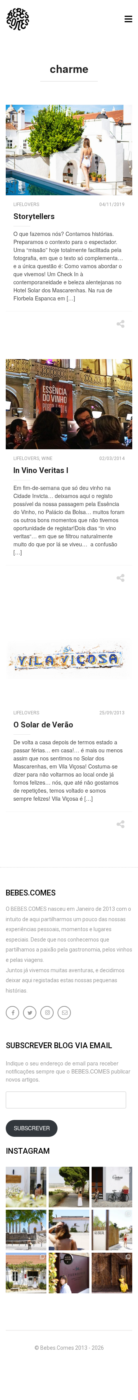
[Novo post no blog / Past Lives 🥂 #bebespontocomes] (69, 1273)
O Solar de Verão (43, 724)
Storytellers (34, 216)
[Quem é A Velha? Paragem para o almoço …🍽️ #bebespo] (26, 1273)
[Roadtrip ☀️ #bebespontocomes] (26, 1230)
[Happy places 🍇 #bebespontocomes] (69, 1230)
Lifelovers (26, 204)
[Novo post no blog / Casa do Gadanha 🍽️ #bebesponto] (26, 1187)
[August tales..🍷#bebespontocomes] (112, 1187)
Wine (47, 458)
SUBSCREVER (32, 1128)
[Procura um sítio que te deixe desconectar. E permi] (112, 1273)
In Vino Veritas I (40, 470)
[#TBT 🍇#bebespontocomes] (69, 1187)
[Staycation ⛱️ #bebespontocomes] (112, 1230)
